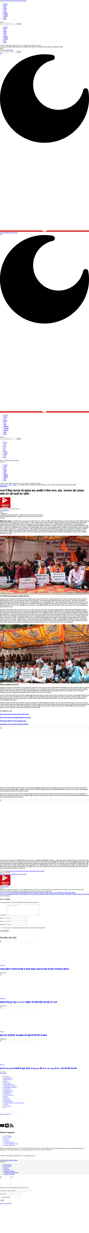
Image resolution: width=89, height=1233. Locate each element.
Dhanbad (2, 965)
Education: (3, 998)
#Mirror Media (29, 871)
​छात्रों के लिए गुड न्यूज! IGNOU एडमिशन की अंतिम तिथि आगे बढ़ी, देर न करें (28, 1002)
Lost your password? (5, 1203)
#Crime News (7, 1089)
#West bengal (7, 1106)
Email (2, 921)
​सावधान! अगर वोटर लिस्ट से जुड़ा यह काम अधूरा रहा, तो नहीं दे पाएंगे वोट (14, 714)
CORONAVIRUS (8, 1095)
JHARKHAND (7, 1092)
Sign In (17, 460)
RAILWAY (6, 1093)
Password (2, 1194)
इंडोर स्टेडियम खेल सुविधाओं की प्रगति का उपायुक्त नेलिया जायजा (13, 721)
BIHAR (2, 1064)
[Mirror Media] (13, 0)
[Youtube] (2, 1125)
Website (2, 924)
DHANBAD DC (8, 1101)
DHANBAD (40, 871)
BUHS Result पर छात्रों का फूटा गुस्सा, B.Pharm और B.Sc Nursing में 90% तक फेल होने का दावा (38, 1068)
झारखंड (2, 486)
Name (2, 918)
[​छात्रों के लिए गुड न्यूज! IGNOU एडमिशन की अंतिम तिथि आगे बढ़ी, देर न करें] (18, 975)
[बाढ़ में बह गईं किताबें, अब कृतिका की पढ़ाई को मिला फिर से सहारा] (18, 1008)
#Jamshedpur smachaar (9, 1086)
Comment (3, 915)
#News (35, 871)
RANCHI (6, 1098)
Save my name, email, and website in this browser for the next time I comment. (23, 927)
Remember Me (6, 1197)
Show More (10, 50)
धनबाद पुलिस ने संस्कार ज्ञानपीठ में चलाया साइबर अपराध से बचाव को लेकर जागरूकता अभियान (34, 969)
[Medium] (7, 1125)
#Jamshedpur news (8, 1084)
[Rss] (11, 1125)
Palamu (2, 1031)
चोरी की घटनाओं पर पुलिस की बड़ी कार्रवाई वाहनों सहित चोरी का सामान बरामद (15, 717)
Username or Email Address (7, 1190)
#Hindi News (7, 1100)
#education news (10, 871)
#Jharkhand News (20, 871)
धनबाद (5, 486)
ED (4, 1107)
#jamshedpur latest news (10, 1087)
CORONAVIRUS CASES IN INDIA (14, 1103)
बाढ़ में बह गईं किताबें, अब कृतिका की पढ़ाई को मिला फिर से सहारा (23, 1035)
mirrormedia (5, 510)
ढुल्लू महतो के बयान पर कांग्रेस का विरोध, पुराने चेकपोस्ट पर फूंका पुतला (14, 724)
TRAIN (5, 1104)
